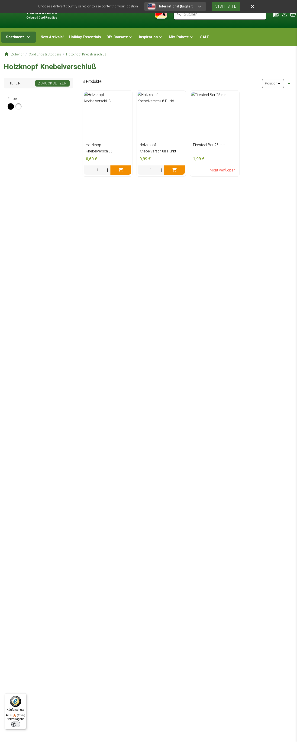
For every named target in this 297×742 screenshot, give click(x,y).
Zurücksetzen (52, 83)
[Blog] (276, 14)
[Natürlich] (18, 106)
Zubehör (17, 54)
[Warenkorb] (293, 14)
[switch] (15, 724)
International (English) (176, 6)
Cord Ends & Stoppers (45, 54)
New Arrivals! (52, 37)
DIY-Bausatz (117, 37)
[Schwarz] (10, 106)
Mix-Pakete (179, 37)
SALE (204, 37)
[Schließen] (252, 6)
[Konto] (284, 14)
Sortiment (15, 37)
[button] (120, 37)
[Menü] (23, 696)
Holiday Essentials (85, 37)
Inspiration (148, 37)
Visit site (226, 6)
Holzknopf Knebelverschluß (86, 54)
